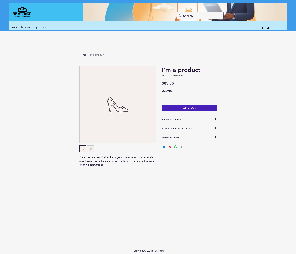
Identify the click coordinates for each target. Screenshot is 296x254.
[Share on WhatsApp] (175, 147)
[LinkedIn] (263, 28)
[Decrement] (164, 97)
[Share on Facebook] (164, 147)
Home (82, 54)
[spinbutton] (169, 97)
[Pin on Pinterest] (170, 147)
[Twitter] (267, 28)
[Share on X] (181, 147)
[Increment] (173, 97)
